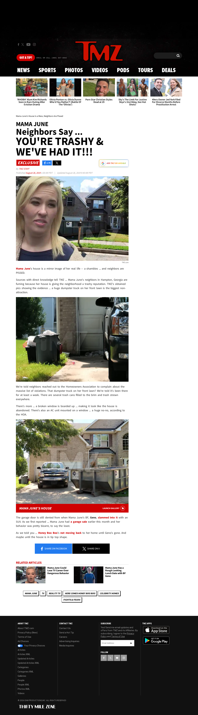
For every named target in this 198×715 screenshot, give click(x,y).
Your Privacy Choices (34, 645)
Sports (47, 70)
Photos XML (24, 689)
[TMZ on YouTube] (117, 658)
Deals (169, 70)
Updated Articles (26, 658)
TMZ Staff (24, 168)
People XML (23, 684)
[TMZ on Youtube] (28, 44)
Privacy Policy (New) (28, 632)
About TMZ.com (26, 628)
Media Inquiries (66, 645)
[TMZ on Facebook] (18, 44)
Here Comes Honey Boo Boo (80, 593)
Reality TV (54, 593)
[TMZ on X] (23, 44)
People (21, 680)
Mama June (31, 593)
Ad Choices (23, 641)
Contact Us (65, 628)
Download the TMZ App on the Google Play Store (156, 641)
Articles (21, 650)
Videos (100, 70)
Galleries (22, 676)
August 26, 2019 (33, 172)
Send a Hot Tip (66, 632)
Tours (145, 70)
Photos (74, 70)
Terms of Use (24, 637)
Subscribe (131, 643)
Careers (63, 637)
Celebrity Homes (109, 593)
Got (25, 58)
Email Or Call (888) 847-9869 (51, 58)
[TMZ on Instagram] (34, 44)
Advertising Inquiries (69, 641)
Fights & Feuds (71, 599)
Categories (23, 667)
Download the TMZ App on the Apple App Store (156, 630)
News (23, 70)
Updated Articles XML (28, 663)
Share (55, 548)
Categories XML (25, 671)
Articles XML (24, 654)
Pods (123, 70)
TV (43, 593)
